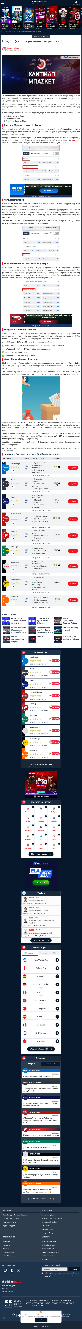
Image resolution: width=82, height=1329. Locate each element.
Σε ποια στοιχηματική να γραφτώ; (17, 639)
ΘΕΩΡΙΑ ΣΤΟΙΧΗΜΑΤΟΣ (10, 31)
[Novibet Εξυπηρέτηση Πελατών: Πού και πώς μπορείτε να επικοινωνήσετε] (58, 621)
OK (41, 1320)
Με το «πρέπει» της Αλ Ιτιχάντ (38, 910)
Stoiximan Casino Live (49, 1241)
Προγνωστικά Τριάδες (49, 1222)
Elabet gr (6, 1249)
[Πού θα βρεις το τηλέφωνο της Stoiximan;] (32, 621)
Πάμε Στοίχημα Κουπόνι (11, 1219)
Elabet (13, 497)
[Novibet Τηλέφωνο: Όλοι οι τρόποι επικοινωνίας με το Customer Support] (6, 630)
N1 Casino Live (46, 1259)
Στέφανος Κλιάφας (28, 926)
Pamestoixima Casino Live (50, 1252)
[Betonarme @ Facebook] (12, 1270)
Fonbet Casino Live (48, 1256)
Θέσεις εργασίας (8, 1291)
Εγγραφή (73, 468)
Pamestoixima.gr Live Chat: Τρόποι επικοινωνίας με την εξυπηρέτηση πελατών (45, 630)
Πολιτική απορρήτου (9, 1286)
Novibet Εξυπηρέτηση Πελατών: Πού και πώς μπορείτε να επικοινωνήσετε (70, 620)
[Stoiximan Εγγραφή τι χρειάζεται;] (58, 630)
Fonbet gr (14, 531)
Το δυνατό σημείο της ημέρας (52, 1219)
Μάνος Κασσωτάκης (28, 903)
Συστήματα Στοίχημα (49, 1233)
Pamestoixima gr (16, 515)
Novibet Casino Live (48, 1245)
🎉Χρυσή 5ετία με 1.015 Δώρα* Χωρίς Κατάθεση (41, 1135)
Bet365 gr (14, 547)
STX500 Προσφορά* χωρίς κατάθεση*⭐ (38, 1076)
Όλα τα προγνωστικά (39, 854)
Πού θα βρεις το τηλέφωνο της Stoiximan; (43, 620)
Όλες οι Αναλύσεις (39, 1049)
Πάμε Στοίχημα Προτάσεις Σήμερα (15, 1215)
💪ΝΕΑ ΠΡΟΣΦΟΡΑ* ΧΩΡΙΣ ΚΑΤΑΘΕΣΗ (37, 1148)
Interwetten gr (15, 580)
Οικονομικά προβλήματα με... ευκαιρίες (41, 933)
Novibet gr (14, 480)
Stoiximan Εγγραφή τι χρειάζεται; (70, 629)
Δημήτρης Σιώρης (27, 913)
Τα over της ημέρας (48, 1215)
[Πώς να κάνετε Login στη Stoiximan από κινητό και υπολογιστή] (6, 621)
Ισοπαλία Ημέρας (47, 1229)
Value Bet (40, 637)
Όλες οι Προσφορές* (39, 1199)
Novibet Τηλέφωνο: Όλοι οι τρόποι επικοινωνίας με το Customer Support (18, 630)
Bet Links (5, 1289)
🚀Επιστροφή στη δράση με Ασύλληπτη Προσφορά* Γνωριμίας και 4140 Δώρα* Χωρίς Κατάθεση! (40, 1120)
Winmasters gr (16, 562)
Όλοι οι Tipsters (39, 940)
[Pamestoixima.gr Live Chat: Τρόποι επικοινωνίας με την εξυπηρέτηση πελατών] (32, 630)
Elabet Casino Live (48, 1249)
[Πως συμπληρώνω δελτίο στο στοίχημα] (58, 639)
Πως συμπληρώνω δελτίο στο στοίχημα (71, 638)
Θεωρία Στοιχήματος (41, 36)
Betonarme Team (13, 48)
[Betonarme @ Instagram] (5, 1270)
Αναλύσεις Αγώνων (10, 1222)
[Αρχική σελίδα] (1, 31)
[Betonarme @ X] (18, 1270)
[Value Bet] (32, 639)
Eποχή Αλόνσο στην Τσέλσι (37, 900)
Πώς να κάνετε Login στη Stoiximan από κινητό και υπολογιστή (18, 620)
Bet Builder (45, 1226)
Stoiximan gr (15, 464)
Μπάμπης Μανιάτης (28, 936)
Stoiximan (65, 372)
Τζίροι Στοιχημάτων (10, 1226)
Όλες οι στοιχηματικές (39, 764)
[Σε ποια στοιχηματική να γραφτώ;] (6, 639)
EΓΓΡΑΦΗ (48, 190)
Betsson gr (14, 596)
